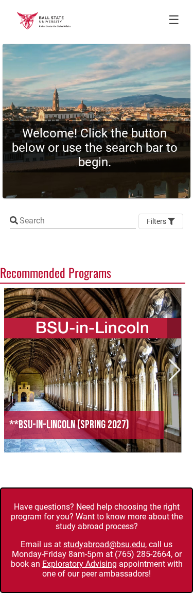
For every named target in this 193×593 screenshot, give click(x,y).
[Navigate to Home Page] (43, 20)
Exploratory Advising (79, 564)
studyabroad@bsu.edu (104, 544)
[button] (92, 370)
